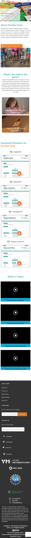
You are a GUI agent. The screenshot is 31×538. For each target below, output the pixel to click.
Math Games (5, 394)
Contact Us (5, 391)
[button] (15, 290)
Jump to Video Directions (12, 46)
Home (2, 13)
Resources (4, 400)
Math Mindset (5, 397)
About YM (4, 388)
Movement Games (9, 13)
